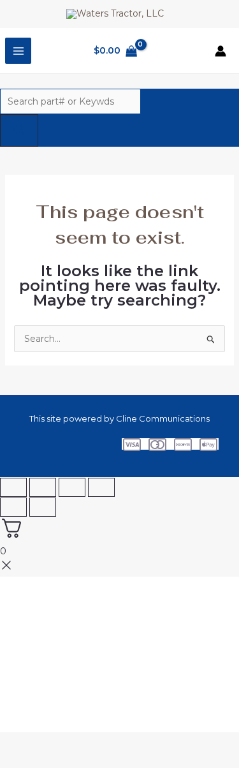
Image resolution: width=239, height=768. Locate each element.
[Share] (72, 487)
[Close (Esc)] (101, 487)
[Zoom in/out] (13, 487)
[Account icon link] (220, 51)
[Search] (19, 130)
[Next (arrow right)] (42, 507)
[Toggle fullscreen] (42, 487)
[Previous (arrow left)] (13, 507)
